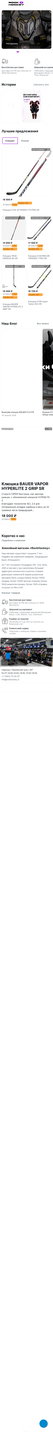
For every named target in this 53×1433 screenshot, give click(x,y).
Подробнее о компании (13, 540)
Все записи (43, 323)
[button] (17, 52)
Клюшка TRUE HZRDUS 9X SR (10, 257)
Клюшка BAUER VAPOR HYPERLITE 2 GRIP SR (13, 306)
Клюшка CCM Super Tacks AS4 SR (38, 302)
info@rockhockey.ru (10, 679)
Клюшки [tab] (9, 140)
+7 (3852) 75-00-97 (10, 676)
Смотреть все (41, 84)
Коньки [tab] (25, 140)
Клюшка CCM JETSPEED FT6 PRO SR (21, 210)
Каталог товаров (11, 592)
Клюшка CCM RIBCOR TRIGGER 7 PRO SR (39, 257)
